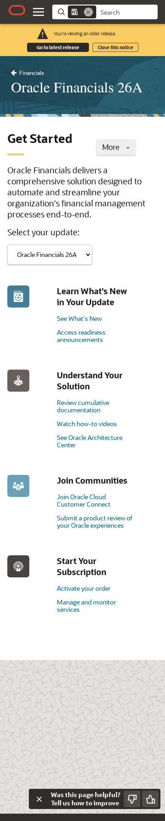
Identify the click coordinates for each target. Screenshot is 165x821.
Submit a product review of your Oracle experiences (94, 521)
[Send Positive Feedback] (150, 799)
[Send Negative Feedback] (132, 799)
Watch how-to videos (87, 423)
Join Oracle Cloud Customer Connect (83, 500)
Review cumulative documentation (83, 406)
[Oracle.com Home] (17, 10)
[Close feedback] (39, 799)
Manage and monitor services (86, 606)
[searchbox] (127, 12)
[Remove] (88, 12)
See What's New (79, 318)
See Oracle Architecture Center (89, 441)
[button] (38, 12)
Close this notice (115, 47)
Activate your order (83, 588)
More (111, 147)
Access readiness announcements (81, 336)
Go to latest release (58, 47)
